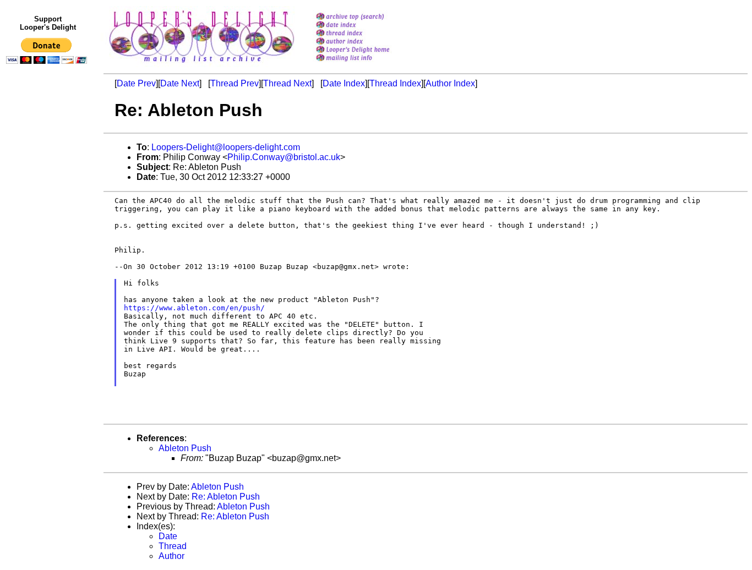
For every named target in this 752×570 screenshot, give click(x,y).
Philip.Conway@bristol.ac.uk (283, 157)
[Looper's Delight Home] (367, 50)
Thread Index (395, 83)
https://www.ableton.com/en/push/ (194, 308)
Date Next (179, 83)
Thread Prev (234, 83)
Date (168, 536)
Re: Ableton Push (226, 496)
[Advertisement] (48, 295)
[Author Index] (367, 42)
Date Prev (136, 83)
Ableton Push (185, 448)
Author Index (450, 83)
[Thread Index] (367, 34)
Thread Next (287, 83)
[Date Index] (367, 25)
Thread (173, 546)
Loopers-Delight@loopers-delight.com (225, 147)
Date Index (344, 83)
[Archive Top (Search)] (367, 17)
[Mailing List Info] (367, 64)
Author (171, 556)
